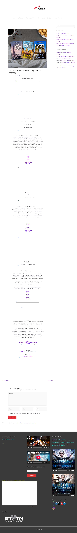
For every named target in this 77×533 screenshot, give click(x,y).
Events (43, 18)
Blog (27, 18)
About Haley (49, 18)
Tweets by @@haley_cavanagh (8, 439)
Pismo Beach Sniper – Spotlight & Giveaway (65, 43)
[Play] (28, 447)
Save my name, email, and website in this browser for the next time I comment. (25, 413)
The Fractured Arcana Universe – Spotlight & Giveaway (63, 441)
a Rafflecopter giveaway (27, 356)
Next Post (50, 380)
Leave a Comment (11, 75)
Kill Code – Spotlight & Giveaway (63, 45)
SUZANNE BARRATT (61, 56)
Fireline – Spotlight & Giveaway (63, 33)
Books (14, 18)
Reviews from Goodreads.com (32, 506)
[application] (38, 442)
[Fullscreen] (48, 447)
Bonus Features (32, 18)
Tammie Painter (60, 66)
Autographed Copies (59, 18)
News (39, 18)
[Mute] (46, 447)
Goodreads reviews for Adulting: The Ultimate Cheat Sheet (13, 480)
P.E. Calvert (59, 52)
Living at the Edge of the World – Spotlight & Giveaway (63, 442)
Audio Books (20, 18)
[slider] (37, 447)
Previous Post (6, 380)
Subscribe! (32, 475)
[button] (38, 442)
